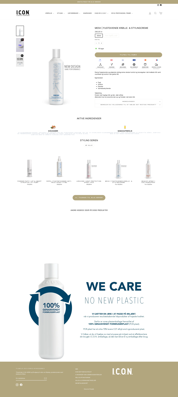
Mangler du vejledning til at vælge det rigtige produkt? (128, 104)
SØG (76, 369)
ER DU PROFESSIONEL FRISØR (121, 13)
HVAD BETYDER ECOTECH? (83, 372)
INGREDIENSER (128, 101)
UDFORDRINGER (73, 13)
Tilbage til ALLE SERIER (90, 197)
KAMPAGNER (87, 13)
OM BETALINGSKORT (81, 383)
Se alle (89, 145)
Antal (97, 39)
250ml (99, 35)
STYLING (60, 13)
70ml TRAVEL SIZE (111, 35)
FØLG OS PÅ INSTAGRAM (82, 377)
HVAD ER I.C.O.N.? (101, 13)
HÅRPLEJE (48, 13)
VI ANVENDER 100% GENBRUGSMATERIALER (88, 374)
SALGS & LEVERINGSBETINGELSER (85, 380)
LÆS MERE (29, 177)
